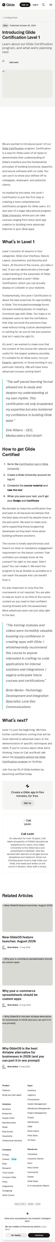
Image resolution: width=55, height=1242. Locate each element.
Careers (5, 1159)
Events (31, 1177)
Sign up (25, 5)
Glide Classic (8, 1195)
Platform (6, 1090)
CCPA (38, 1204)
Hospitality (7, 1136)
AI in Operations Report (38, 1186)
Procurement (33, 1099)
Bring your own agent (11, 1095)
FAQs (4, 1182)
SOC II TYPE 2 (20, 1204)
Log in (35, 5)
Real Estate (7, 1131)
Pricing (5, 1155)
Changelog (7, 1191)
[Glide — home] (8, 4)
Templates (32, 1154)
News (5, 25)
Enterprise (7, 1113)
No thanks (16, 1235)
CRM (30, 1126)
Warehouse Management (39, 1108)
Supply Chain (8, 1118)
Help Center (33, 1167)
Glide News (33, 1181)
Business (6, 1109)
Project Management (37, 1113)
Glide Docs (34, 847)
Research (6, 1168)
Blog (4, 1164)
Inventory (32, 1090)
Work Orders (33, 1131)
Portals (31, 1117)
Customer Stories (36, 1159)
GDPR (30, 1204)
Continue (39, 1235)
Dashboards (33, 1122)
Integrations (7, 1186)
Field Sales (33, 1135)
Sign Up (27, 803)
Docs (30, 1163)
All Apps (32, 1140)
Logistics (32, 1095)
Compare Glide (9, 1177)
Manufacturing (9, 1123)
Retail (5, 1127)
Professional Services (12, 1140)
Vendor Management (37, 1104)
